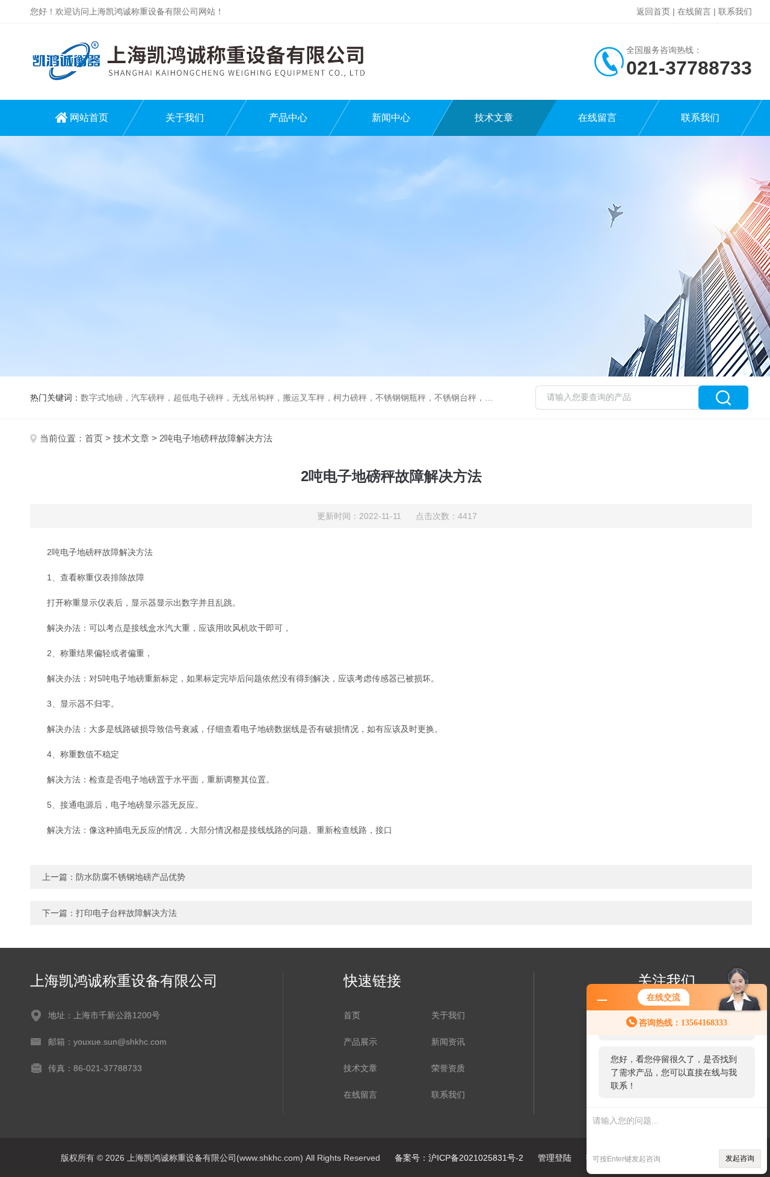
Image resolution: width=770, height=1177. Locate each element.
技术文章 (494, 117)
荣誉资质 (448, 1068)
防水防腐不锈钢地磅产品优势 (130, 877)
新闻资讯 (448, 1041)
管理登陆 (554, 1158)
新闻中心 (391, 117)
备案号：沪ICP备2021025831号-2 (459, 1158)
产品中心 (288, 117)
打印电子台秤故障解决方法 (126, 913)
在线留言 (694, 11)
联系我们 (735, 11)
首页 (94, 438)
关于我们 (184, 117)
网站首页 (89, 117)
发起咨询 (739, 1158)
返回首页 (653, 11)
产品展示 (360, 1041)
